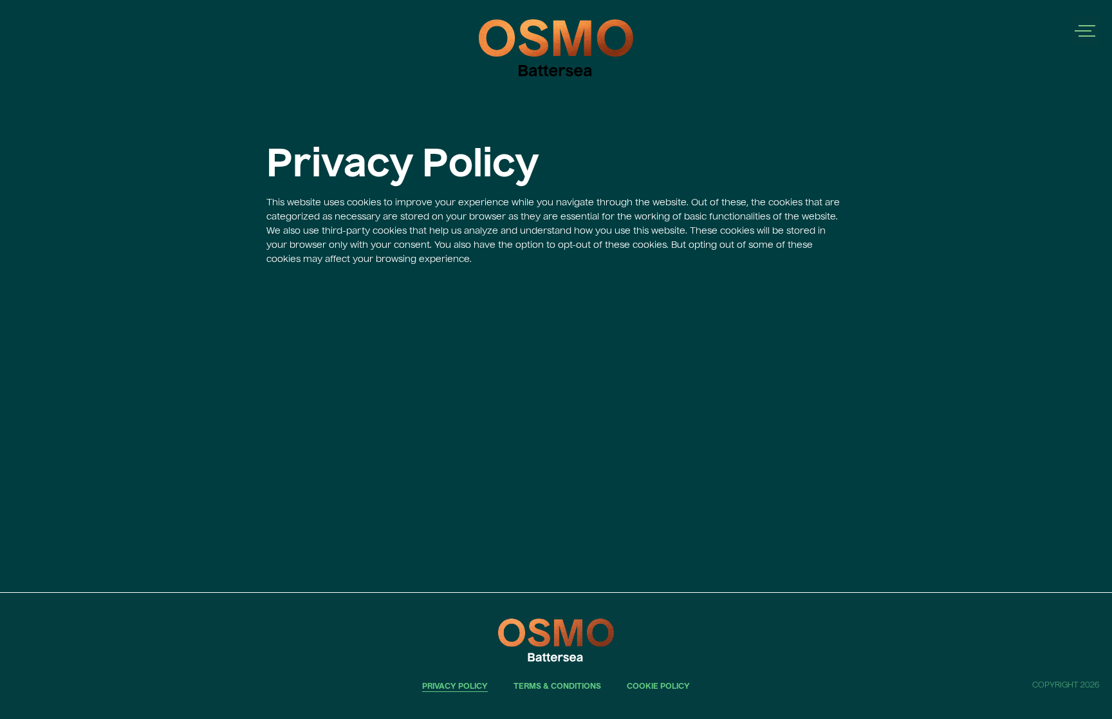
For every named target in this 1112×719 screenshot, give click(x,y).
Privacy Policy (455, 687)
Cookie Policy (658, 687)
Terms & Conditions (557, 687)
